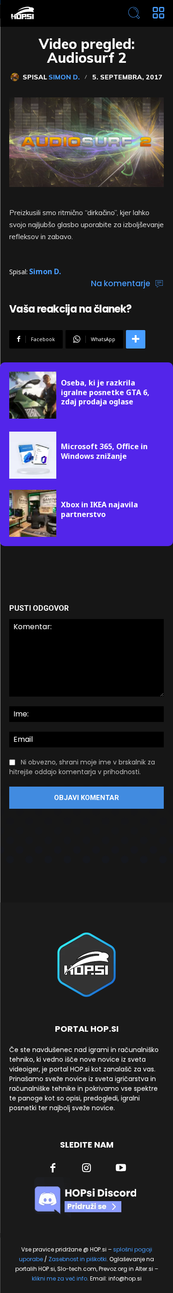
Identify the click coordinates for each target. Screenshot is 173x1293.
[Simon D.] (17, 77)
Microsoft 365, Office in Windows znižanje (104, 451)
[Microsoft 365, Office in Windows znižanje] (32, 455)
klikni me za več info (59, 1278)
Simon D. (64, 77)
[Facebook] (52, 1169)
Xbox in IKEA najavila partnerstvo (99, 509)
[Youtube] (121, 1169)
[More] (135, 339)
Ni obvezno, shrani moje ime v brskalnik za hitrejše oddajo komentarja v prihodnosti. (82, 767)
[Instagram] (86, 1169)
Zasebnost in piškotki (77, 1259)
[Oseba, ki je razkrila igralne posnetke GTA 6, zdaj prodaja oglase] (32, 395)
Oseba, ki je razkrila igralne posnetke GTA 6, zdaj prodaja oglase (105, 392)
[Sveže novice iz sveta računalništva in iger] (55, 13)
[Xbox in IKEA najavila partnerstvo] (32, 513)
